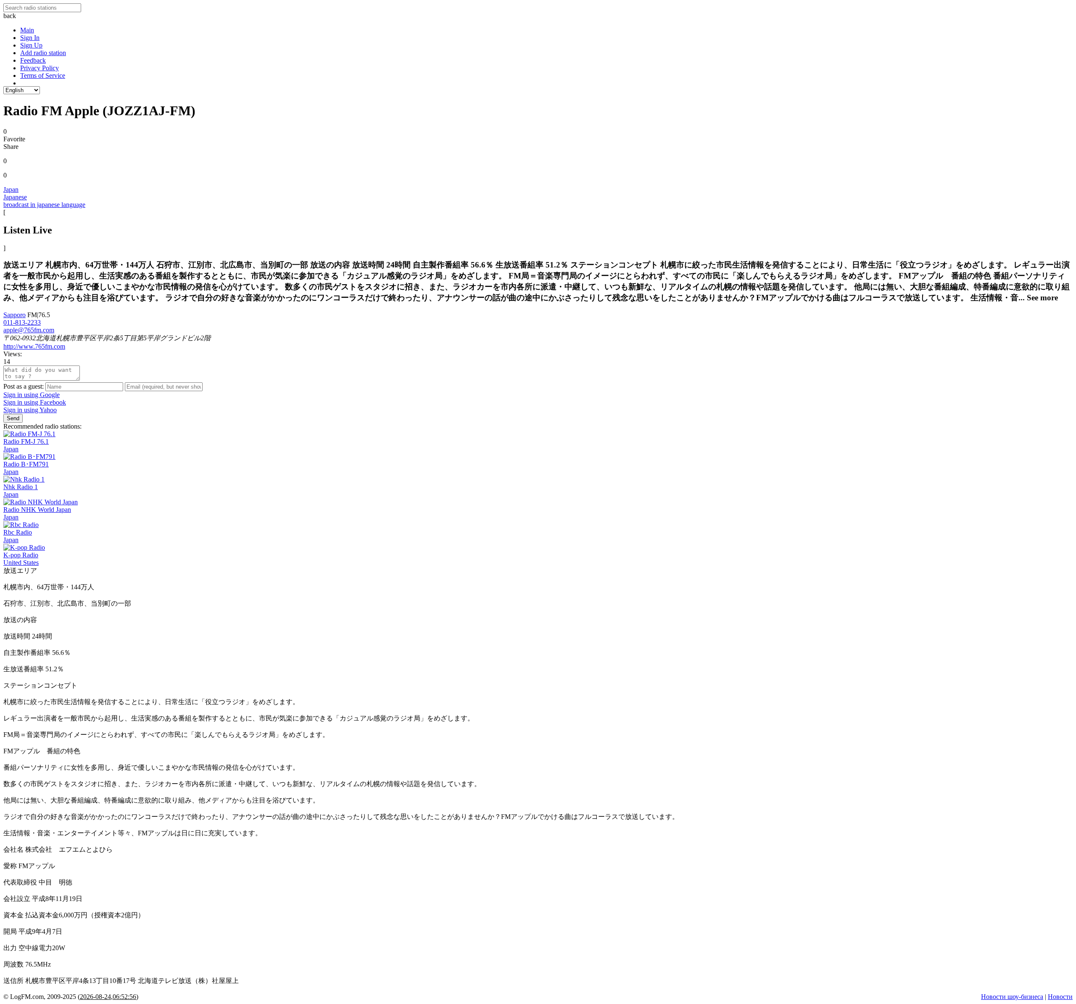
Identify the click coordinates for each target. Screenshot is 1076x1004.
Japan (10, 189)
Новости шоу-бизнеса (1012, 996)
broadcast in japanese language (44, 204)
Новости (1060, 996)
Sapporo (14, 314)
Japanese (15, 197)
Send (13, 418)
